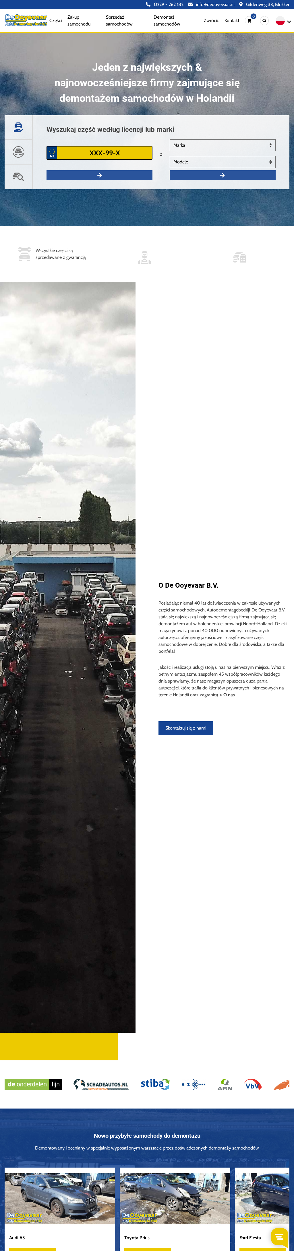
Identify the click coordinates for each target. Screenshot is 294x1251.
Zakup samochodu (78, 20)
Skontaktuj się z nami (185, 728)
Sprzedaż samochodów (119, 20)
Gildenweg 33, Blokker (267, 4)
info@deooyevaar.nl (215, 4)
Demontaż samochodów (167, 20)
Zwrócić (211, 20)
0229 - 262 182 (168, 4)
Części (55, 20)
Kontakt (232, 20)
